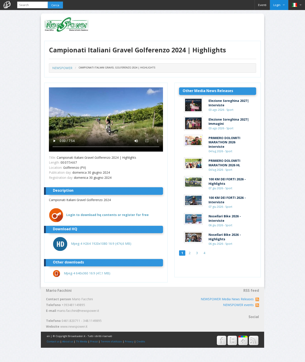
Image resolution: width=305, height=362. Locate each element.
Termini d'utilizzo (111, 341)
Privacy (129, 341)
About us (67, 341)
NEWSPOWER (62, 68)
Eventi (262, 5)
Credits (140, 341)
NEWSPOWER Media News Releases (228, 299)
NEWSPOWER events (239, 305)
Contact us (53, 341)
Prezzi (94, 341)
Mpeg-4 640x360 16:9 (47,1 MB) (87, 273)
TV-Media (81, 341)
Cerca (55, 5)
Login (276, 5)
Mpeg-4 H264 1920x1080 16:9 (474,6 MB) (101, 243)
